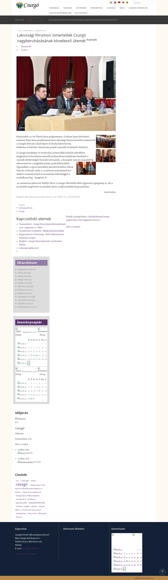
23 (46, 355)
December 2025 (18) (26, 296)
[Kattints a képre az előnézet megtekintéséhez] (66, 93)
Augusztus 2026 (30, 332)
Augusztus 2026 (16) (26, 269)
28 (39, 359)
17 (29, 355)
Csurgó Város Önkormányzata (28, 495)
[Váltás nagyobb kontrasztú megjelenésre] (127, 2)
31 (29, 363)
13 (36, 351)
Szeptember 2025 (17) (27, 307)
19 (34, 355)
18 (31, 355)
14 (39, 351)
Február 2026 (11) (25, 289)
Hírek (38, 19)
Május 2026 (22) (25, 279)
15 (43, 351)
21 (39, 355)
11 (31, 351)
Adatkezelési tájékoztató (26, 553)
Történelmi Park (21, 513)
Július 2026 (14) (24, 272)
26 (34, 359)
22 (43, 355)
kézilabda (19, 506)
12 (34, 351)
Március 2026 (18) (25, 286)
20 (37, 355)
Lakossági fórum (25, 208)
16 (46, 351)
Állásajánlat (42, 513)
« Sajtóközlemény (95, 216)
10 (29, 351)
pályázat (34, 506)
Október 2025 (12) (25, 303)
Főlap (27, 19)
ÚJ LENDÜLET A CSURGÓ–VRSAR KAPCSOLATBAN (41, 231)
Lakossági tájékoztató (29, 248)
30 (46, 359)
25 (31, 359)
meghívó (27, 506)
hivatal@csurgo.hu (30, 548)
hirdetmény (31, 499)
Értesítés (19, 517)
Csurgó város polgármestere (31, 492)
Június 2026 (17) (25, 276)
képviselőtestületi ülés (37, 503)
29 (43, 359)
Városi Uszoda (32, 513)
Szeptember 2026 (29, 371)
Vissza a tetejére (73, 226)
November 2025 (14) (26, 300)
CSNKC (33, 481)
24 (29, 359)
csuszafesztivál (21, 499)
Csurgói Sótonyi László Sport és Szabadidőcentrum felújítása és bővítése (30, 488)
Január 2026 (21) (25, 293)
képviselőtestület (21, 503)
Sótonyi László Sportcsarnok (31, 510)
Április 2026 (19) (25, 283)
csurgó (22, 211)
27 (37, 359)
